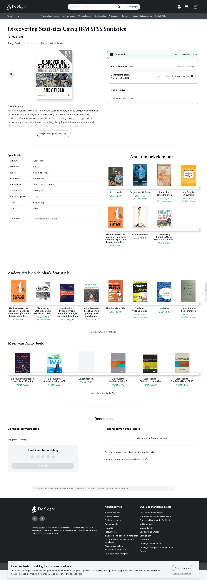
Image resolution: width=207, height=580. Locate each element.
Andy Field (14, 43)
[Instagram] (42, 518)
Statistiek (54, 218)
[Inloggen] (179, 6)
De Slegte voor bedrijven (116, 553)
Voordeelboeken (85, 16)
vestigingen (37, 530)
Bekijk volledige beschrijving (52, 133)
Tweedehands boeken (50, 16)
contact (40, 527)
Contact (143, 551)
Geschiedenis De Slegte (151, 512)
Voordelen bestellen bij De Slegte (156, 516)
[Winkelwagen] (186, 6)
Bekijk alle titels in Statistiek (103, 332)
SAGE (36, 166)
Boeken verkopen (113, 520)
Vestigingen (145, 536)
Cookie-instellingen (182, 574)
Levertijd (109, 528)
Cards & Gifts (160, 16)
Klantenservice (113, 506)
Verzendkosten (147, 528)
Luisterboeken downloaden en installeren (119, 540)
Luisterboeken (146, 16)
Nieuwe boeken (69, 16)
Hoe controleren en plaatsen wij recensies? (126, 459)
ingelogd (146, 452)
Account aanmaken (114, 546)
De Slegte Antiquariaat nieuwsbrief (156, 547)
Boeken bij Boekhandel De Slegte (155, 520)
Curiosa (125, 16)
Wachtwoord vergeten (115, 549)
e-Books (134, 16)
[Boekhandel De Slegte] (16, 7)
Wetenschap (41, 218)
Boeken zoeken (112, 516)
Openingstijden (112, 524)
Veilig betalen (146, 524)
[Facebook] (34, 518)
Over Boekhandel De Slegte (155, 506)
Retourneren (111, 532)
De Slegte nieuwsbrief (150, 543)
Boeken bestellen (113, 512)
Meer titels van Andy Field (103, 393)
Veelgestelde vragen (49, 533)
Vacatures (144, 539)
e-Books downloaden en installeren (121, 536)
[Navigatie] (196, 7)
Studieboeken (100, 16)
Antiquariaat (114, 16)
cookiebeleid (76, 574)
